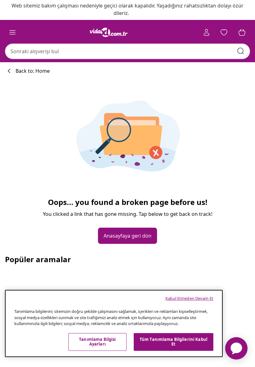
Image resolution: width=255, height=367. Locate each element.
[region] (114, 323)
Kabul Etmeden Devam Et (189, 298)
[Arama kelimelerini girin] (241, 51)
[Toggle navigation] (12, 32)
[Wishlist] (224, 32)
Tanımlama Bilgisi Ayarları (97, 342)
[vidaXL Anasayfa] (109, 32)
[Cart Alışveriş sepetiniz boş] (242, 32)
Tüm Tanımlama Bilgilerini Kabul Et (173, 342)
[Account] (206, 32)
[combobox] (127, 51)
